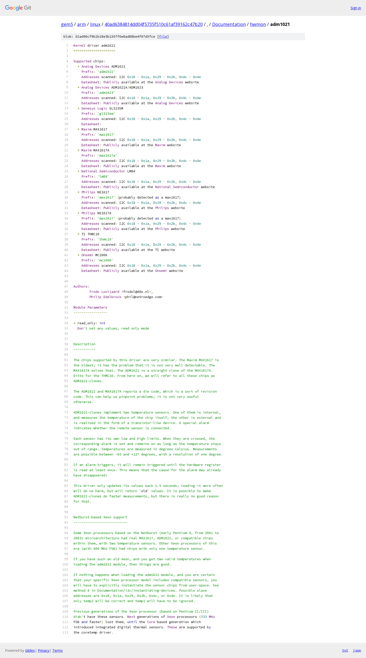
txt (345, 650)
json (357, 650)
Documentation (229, 24)
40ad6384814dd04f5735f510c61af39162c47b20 (154, 24)
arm (81, 24)
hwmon (258, 24)
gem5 (67, 24)
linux (95, 24)
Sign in (356, 7)
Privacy (43, 650)
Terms (57, 650)
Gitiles (30, 650)
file (163, 36)
